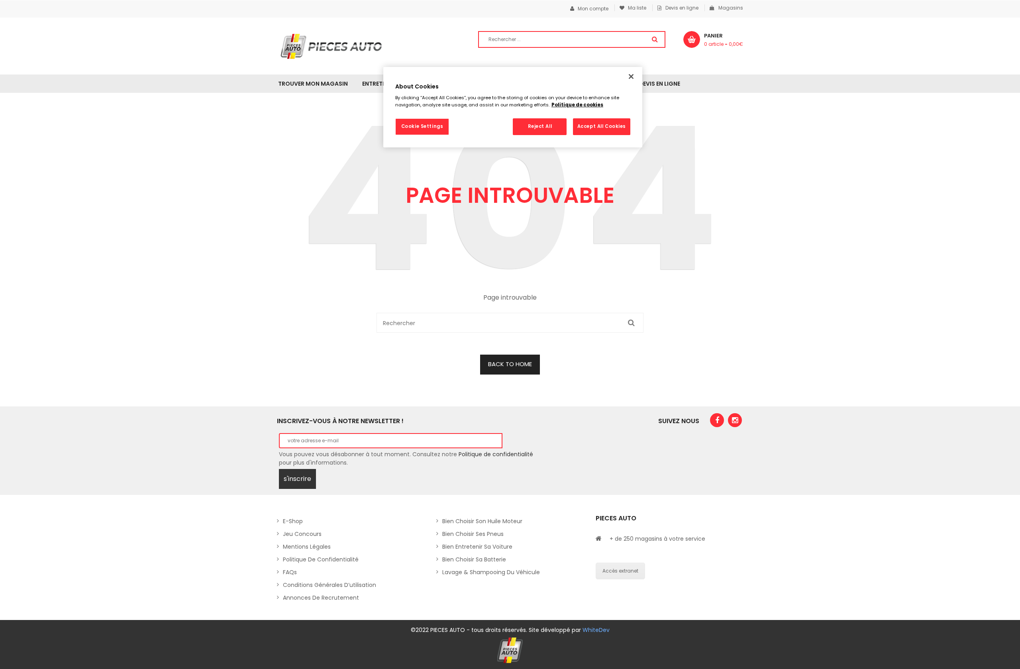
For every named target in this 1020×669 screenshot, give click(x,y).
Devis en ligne (681, 7)
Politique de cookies (577, 105)
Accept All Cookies (601, 126)
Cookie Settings (422, 126)
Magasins (730, 7)
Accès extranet (620, 570)
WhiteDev (596, 630)
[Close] (631, 76)
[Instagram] (735, 420)
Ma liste (635, 7)
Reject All (540, 126)
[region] (512, 107)
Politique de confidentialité (496, 454)
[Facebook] (717, 420)
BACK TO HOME (510, 364)
